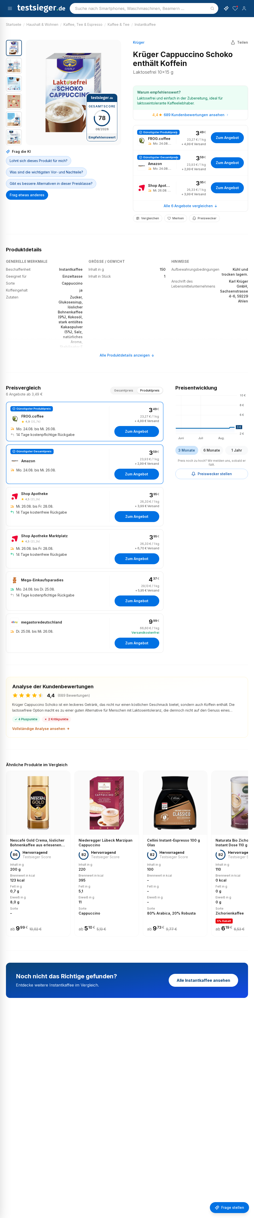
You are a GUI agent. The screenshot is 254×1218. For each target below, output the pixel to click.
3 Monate (186, 450)
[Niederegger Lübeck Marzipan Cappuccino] (107, 854)
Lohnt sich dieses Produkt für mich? (38, 161)
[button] (73, 92)
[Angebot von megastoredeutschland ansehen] (84, 633)
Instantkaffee (145, 24)
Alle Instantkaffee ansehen (203, 980)
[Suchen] (212, 8)
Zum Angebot (227, 137)
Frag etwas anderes (27, 195)
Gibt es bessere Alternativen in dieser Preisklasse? (51, 183)
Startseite (13, 24)
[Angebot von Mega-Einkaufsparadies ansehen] (84, 591)
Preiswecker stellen (215, 474)
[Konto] (244, 8)
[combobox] (144, 8)
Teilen (242, 42)
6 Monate (211, 450)
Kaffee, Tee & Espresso (83, 24)
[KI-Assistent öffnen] (226, 8)
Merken (178, 218)
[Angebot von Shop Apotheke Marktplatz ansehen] (84, 548)
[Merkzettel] (235, 8)
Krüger (138, 42)
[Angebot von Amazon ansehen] (190, 162)
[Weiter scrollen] (246, 850)
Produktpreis (149, 390)
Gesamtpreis (123, 390)
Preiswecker (207, 218)
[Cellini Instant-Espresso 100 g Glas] (175, 854)
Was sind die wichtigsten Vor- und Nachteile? (46, 172)
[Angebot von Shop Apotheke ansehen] (190, 187)
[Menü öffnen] (10, 8)
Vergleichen (150, 218)
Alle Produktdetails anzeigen (125, 355)
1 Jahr (236, 450)
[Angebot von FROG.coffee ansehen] (190, 137)
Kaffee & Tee (118, 24)
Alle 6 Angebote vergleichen (188, 206)
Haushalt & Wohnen (42, 24)
